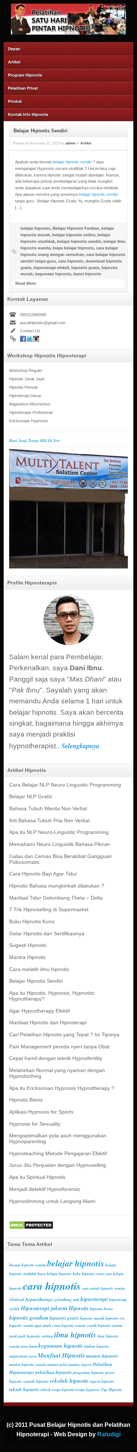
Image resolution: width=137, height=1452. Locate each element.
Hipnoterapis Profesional (30, 412)
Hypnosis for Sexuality (34, 1124)
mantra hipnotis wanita (27, 1364)
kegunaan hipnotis (53, 274)
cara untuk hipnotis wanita (103, 1288)
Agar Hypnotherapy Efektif (39, 1011)
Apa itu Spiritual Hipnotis (37, 1177)
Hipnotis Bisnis (26, 1100)
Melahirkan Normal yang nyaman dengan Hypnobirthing (57, 1073)
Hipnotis (79, 1308)
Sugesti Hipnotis (27, 945)
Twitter (30, 339)
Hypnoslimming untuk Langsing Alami (52, 1201)
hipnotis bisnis (101, 1308)
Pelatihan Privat (23, 88)
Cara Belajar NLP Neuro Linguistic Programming (65, 785)
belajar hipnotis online (73, 235)
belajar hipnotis (35, 228)
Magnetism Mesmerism (29, 404)
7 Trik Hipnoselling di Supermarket (48, 909)
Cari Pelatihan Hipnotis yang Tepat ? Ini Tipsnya (64, 1034)
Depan (14, 48)
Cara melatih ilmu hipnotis (39, 969)
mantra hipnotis (102, 1355)
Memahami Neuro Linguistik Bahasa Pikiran (59, 844)
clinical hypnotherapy (31, 1299)
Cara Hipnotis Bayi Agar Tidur (43, 874)
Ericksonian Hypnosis (28, 421)
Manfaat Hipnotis (61, 1355)
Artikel (14, 62)
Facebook (23, 339)
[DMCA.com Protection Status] (31, 1228)
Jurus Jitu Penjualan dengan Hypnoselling (57, 1165)
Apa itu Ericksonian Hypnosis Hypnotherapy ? (61, 1088)
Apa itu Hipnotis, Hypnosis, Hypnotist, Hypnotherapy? (52, 996)
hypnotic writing (40, 1336)
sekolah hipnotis (69, 1381)
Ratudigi (109, 1434)
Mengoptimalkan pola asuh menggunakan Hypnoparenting (57, 1138)
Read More (25, 283)
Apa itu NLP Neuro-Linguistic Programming (59, 832)
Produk (15, 101)
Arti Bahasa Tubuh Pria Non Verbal (49, 820)
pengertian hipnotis (88, 1372)
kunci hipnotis (87, 274)
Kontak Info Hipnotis (28, 114)
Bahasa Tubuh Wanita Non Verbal (48, 808)
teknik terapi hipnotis (58, 1389)
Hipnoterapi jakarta (44, 1308)
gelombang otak (66, 1299)
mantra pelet (57, 1364)
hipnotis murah (92, 1318)
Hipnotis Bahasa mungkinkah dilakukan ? (56, 886)
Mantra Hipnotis (27, 957)
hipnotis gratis (85, 267)
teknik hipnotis (24, 1389)
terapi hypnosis (88, 1389)
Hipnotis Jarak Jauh (27, 379)
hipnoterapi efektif (51, 267)
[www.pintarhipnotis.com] (68, 32)
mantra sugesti (80, 1364)
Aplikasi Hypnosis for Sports (41, 1112)
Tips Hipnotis (111, 1389)
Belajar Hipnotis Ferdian (76, 228)
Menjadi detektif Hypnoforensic (44, 1189)
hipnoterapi (94, 1299)
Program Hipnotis (25, 75)
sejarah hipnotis (36, 1381)
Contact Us (30, 331)
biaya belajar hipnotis (73, 248)
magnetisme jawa (23, 1356)
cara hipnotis (70, 261)
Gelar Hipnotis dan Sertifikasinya (46, 933)
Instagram (36, 339)
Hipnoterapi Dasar (25, 395)
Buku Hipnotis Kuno (31, 921)
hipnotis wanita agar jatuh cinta (34, 1325)
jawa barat (29, 1346)
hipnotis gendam (29, 1317)
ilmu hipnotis (75, 1334)
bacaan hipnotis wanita (27, 1264)
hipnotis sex (115, 1318)
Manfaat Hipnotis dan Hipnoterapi (48, 1022)
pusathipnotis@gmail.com (42, 323)
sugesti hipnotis (102, 1381)
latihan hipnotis (96, 1346)
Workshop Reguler (25, 370)
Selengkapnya (80, 745)
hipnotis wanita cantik (79, 1325)
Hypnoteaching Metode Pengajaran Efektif (58, 1153)
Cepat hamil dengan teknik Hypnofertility (55, 1058)
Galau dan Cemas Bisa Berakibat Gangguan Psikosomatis (60, 859)
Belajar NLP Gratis (30, 796)
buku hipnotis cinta (88, 1273)
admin (70, 143)
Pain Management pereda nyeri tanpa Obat (59, 1046)
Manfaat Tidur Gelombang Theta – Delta (56, 898)
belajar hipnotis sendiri (72, 162)
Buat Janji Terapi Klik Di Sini (34, 440)
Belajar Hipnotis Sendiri (41, 130)
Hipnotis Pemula (23, 387)
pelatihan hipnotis (53, 1372)
